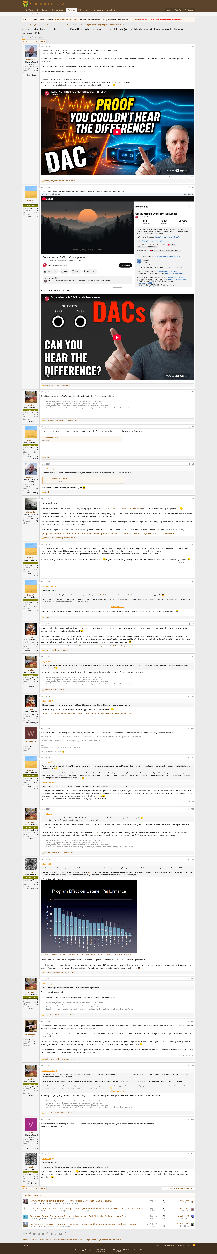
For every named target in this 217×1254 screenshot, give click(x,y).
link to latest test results (132, 508)
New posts (26, 14)
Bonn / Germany (32, 75)
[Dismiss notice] (193, 19)
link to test (112, 508)
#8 (193, 581)
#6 (193, 499)
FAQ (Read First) (31, 10)
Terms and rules (168, 1245)
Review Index (58, 10)
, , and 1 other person (61, 420)
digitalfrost (33, 1226)
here (137, 19)
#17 (192, 1021)
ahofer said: (46, 701)
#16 (192, 979)
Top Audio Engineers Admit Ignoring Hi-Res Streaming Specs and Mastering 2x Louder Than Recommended (83, 1223)
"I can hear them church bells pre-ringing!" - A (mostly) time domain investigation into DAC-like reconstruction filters (87, 1208)
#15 (192, 859)
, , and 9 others (59, 972)
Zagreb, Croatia (32, 1148)
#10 (192, 657)
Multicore (33, 1203)
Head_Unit (185, 1211)
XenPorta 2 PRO (99, 1252)
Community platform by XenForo (95, 1250)
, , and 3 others (59, 1113)
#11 (192, 696)
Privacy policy (180, 1245)
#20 (192, 1154)
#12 (192, 728)
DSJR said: (46, 661)
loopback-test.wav (50, 437)
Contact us (156, 1245)
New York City (33, 421)
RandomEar (34, 1211)
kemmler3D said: (48, 1071)
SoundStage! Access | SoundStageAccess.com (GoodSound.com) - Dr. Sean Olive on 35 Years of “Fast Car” (86, 954)
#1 (193, 46)
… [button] (32, 41)
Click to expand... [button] (117, 607)
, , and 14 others (59, 538)
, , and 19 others (59, 181)
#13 (192, 757)
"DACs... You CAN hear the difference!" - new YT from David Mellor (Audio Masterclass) (72, 1200)
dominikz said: (47, 586)
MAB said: (46, 984)
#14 (192, 809)
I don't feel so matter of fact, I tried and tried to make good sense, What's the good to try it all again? (98, 646)
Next (42, 41)
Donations (98, 10)
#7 (193, 544)
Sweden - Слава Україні (32, 218)
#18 (192, 1066)
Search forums (37, 14)
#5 (193, 464)
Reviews (45, 10)
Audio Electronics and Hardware (60, 1219)
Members (111, 10)
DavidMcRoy (184, 1226)
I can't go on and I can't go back (52, 646)
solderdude (185, 1218)
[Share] (189, 46)
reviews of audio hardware (67, 19)
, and (57, 385)
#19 (192, 1119)
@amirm (96, 832)
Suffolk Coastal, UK (31, 650)
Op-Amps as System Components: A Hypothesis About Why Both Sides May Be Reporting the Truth (78, 1216)
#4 (193, 427)
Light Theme (29, 1245)
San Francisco (33, 1048)
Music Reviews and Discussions (59, 1226)
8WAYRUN (120, 1252)
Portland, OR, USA (32, 888)
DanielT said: (47, 469)
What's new (83, 10)
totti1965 (27, 37)
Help (189, 1245)
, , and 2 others (60, 1015)
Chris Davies (34, 1219)
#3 (193, 392)
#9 (193, 624)
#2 (193, 187)
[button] (90, 10)
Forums (71, 10)
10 (36, 41)
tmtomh (186, 1203)
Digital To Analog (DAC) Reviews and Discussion (63, 1203)
